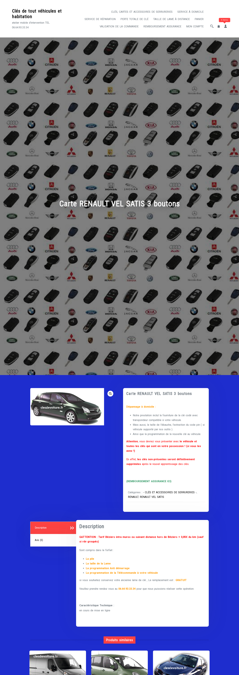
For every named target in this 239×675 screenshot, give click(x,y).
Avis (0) (39, 540)
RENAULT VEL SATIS (152, 496)
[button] (110, 394)
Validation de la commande (119, 26)
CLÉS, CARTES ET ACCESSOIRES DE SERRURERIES (142, 11)
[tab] (53, 528)
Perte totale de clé (134, 19)
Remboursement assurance (162, 26)
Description (40, 527)
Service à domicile (190, 11)
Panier (199, 19)
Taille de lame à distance (171, 19)
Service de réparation (100, 19)
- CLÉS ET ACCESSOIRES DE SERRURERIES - (170, 492)
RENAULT (133, 496)
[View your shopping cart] (218, 26)
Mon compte (195, 26)
